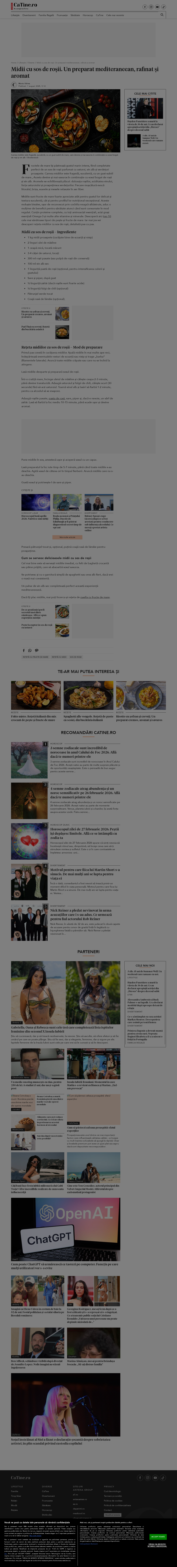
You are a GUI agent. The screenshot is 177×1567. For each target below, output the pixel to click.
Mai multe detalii (35, 1536)
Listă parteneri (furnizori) (88, 1544)
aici (5, 1554)
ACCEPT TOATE (158, 1537)
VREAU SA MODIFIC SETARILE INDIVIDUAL (157, 1545)
